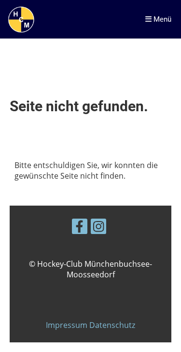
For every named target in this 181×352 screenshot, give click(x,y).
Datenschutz (112, 325)
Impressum (67, 325)
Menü (161, 19)
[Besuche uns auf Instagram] (98, 228)
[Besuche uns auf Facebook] (79, 228)
